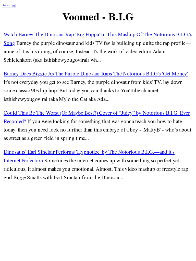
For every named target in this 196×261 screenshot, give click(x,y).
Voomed (9, 5)
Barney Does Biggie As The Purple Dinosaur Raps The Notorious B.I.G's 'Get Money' (96, 73)
